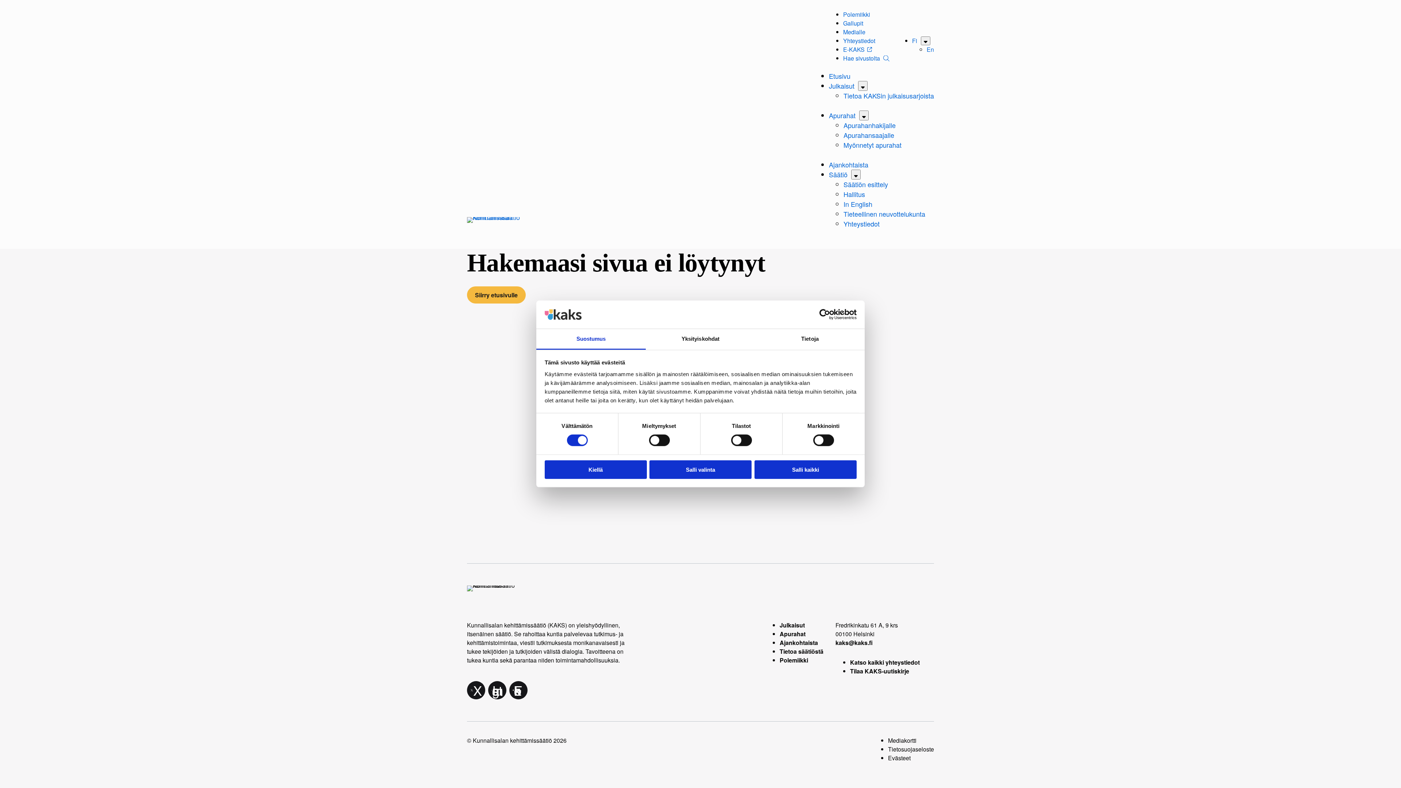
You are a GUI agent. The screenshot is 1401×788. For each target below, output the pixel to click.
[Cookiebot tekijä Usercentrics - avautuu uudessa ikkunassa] (825, 314)
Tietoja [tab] (810, 339)
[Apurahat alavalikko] (864, 115)
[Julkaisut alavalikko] (863, 86)
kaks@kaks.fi (854, 642)
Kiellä (595, 469)
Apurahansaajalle (869, 135)
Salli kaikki (805, 469)
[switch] (659, 440)
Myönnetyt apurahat (873, 145)
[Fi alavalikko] (925, 40)
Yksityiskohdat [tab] (700, 339)
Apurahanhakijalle (870, 125)
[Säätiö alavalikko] (856, 174)
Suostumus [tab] (591, 339)
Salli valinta (700, 469)
